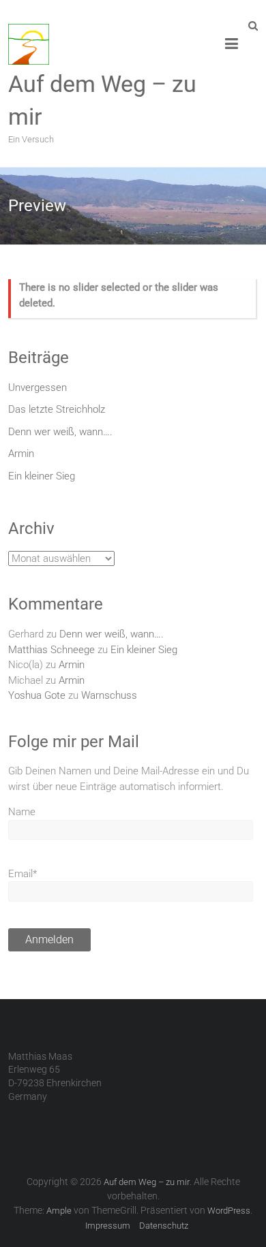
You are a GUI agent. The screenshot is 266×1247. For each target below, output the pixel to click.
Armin (21, 453)
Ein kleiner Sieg (41, 476)
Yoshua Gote (36, 695)
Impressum (107, 1225)
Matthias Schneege (51, 650)
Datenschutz (163, 1225)
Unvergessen (37, 387)
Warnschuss (109, 695)
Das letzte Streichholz (56, 409)
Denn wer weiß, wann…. (60, 432)
